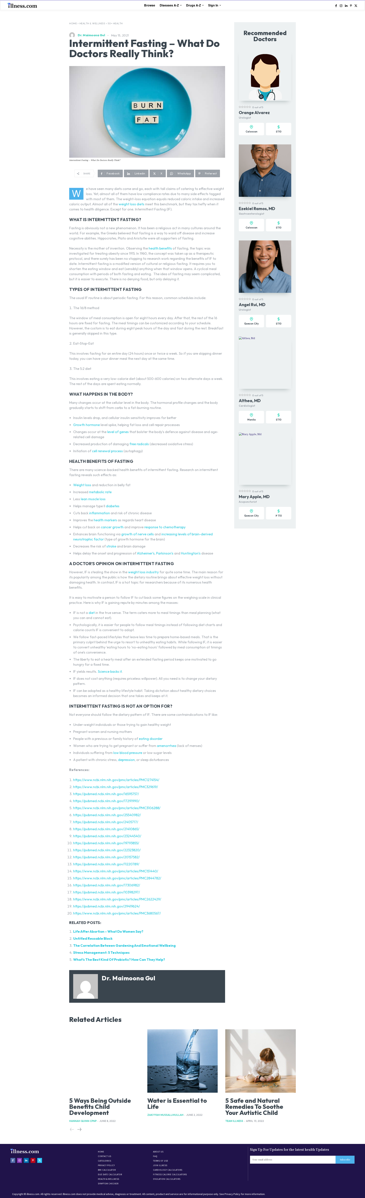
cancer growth (112, 527)
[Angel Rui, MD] (265, 266)
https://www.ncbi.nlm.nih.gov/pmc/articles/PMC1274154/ (116, 780)
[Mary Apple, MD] (265, 458)
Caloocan (251, 131)
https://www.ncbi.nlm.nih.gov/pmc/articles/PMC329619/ (115, 787)
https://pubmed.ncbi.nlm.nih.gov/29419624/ (106, 906)
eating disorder (151, 738)
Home (73, 23)
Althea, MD (250, 400)
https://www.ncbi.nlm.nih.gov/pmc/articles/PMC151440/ (115, 871)
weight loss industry (143, 572)
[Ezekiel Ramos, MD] (265, 170)
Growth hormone (86, 425)
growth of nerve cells (137, 534)
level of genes (117, 432)
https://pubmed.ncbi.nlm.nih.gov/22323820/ (107, 850)
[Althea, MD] (265, 362)
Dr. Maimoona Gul (91, 35)
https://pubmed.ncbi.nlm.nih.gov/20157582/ (106, 857)
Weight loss (82, 485)
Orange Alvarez (254, 112)
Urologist (245, 117)
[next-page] (79, 1130)
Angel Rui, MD (252, 304)
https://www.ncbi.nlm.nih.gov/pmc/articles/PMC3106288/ (116, 808)
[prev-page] (72, 1130)
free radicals (139, 444)
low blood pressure (127, 753)
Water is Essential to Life (177, 1103)
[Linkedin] (346, 5)
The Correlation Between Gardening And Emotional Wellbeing (124, 945)
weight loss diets (131, 204)
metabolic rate (100, 492)
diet (92, 612)
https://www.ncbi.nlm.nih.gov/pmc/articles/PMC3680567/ (117, 913)
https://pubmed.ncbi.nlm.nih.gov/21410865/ (106, 829)
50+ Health (115, 23)
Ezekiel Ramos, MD (257, 208)
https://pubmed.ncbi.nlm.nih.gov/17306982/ (106, 885)
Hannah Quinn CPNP (83, 1120)
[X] (355, 5)
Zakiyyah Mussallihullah (165, 1114)
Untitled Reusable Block (93, 938)
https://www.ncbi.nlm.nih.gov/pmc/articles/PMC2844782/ (117, 878)
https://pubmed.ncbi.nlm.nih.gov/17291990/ (106, 801)
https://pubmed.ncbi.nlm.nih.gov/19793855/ (106, 843)
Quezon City (251, 323)
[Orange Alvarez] (265, 74)
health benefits (160, 248)
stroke (111, 546)
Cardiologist (247, 405)
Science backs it (109, 671)
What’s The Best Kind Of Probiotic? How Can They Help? (119, 959)
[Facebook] (336, 5)
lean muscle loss (93, 499)
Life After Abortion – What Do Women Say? (108, 931)
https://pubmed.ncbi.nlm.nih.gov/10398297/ (106, 892)
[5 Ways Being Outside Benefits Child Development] (104, 1061)
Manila (251, 419)
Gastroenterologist (251, 213)
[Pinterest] (350, 5)
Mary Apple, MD (254, 496)
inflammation (99, 513)
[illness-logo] (23, 5)
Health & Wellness (92, 23)
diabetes (112, 506)
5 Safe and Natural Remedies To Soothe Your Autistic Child (254, 1106)
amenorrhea (166, 746)
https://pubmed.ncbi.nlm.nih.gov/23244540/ (107, 836)
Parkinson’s (164, 553)
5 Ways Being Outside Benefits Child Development (100, 1106)
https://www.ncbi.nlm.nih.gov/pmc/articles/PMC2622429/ (117, 899)
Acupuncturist (248, 501)
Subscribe (345, 1159)
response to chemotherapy (165, 527)
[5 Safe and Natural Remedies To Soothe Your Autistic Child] (260, 1061)
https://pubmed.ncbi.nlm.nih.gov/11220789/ (106, 864)
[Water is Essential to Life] (182, 1061)
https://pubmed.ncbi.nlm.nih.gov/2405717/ (105, 822)
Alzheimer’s (145, 553)
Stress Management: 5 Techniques (101, 952)
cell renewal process (107, 451)
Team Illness (234, 1120)
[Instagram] (341, 5)
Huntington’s (190, 553)
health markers (105, 520)
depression (126, 760)
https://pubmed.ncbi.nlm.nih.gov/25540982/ (107, 815)
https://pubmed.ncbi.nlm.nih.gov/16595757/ (106, 794)
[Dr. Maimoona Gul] (73, 35)
